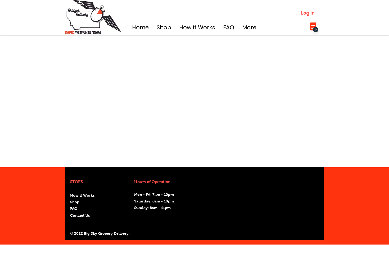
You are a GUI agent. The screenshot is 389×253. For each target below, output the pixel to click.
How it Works (82, 195)
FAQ (73, 208)
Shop (74, 202)
